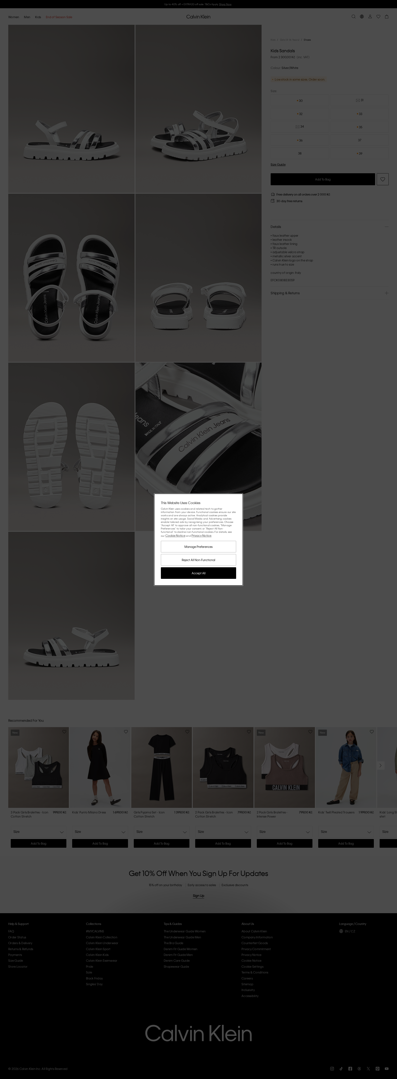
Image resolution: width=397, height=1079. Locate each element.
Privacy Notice (201, 535)
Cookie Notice (175, 535)
